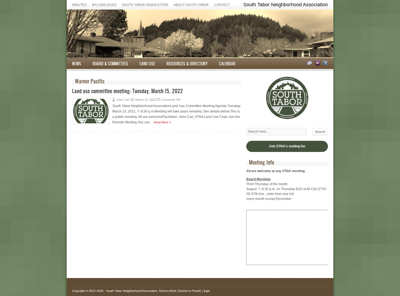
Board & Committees (110, 63)
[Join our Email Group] (316, 64)
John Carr (123, 99)
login (207, 290)
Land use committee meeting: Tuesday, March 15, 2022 (127, 90)
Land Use (147, 63)
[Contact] (309, 64)
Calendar (227, 63)
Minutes (79, 5)
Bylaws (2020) (104, 5)
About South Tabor (191, 5)
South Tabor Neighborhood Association (131, 290)
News (76, 63)
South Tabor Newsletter (145, 5)
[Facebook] (324, 64)
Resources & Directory (187, 63)
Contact (222, 5)
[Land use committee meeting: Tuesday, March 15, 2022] (91, 123)
